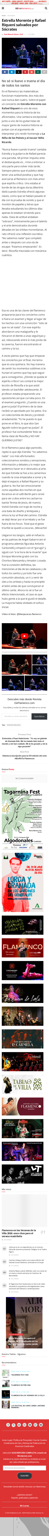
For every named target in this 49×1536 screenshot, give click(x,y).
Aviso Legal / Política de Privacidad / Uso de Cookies (24, 1440)
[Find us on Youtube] (30, 1425)
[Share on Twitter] (18, 72)
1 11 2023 (31, 34)
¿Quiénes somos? (24, 1495)
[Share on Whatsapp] (38, 72)
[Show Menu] (3, 8)
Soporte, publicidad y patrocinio (24, 1498)
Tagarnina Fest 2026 (20, 1375)
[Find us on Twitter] (13, 1425)
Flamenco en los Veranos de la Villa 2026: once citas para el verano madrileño (19, 1233)
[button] (17, 665)
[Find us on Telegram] (41, 1425)
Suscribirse (39, 716)
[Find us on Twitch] (35, 1425)
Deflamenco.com (15, 1513)
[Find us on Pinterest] (19, 1425)
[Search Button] (46, 8)
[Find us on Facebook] (8, 1425)
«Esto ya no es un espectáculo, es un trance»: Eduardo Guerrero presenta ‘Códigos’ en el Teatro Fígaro (28, 1249)
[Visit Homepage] (24, 8)
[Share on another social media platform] (44, 72)
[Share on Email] (31, 72)
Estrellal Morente (13, 725)
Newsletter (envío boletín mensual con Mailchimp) (25, 1487)
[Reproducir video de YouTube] (24, 636)
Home (4, 15)
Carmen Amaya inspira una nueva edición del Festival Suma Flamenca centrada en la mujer (26, 1261)
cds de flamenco (15, 1334)
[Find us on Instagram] (24, 1425)
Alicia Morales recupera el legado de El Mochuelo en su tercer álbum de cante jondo (23, 1341)
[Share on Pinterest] (25, 72)
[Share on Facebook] (5, 72)
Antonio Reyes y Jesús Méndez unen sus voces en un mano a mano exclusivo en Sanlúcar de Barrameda (28, 1273)
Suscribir (24, 1475)
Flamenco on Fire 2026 (21, 1385)
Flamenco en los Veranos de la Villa (27, 1395)
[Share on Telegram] (12, 72)
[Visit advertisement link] (24, 2)
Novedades (11, 15)
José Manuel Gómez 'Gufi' (13, 34)
